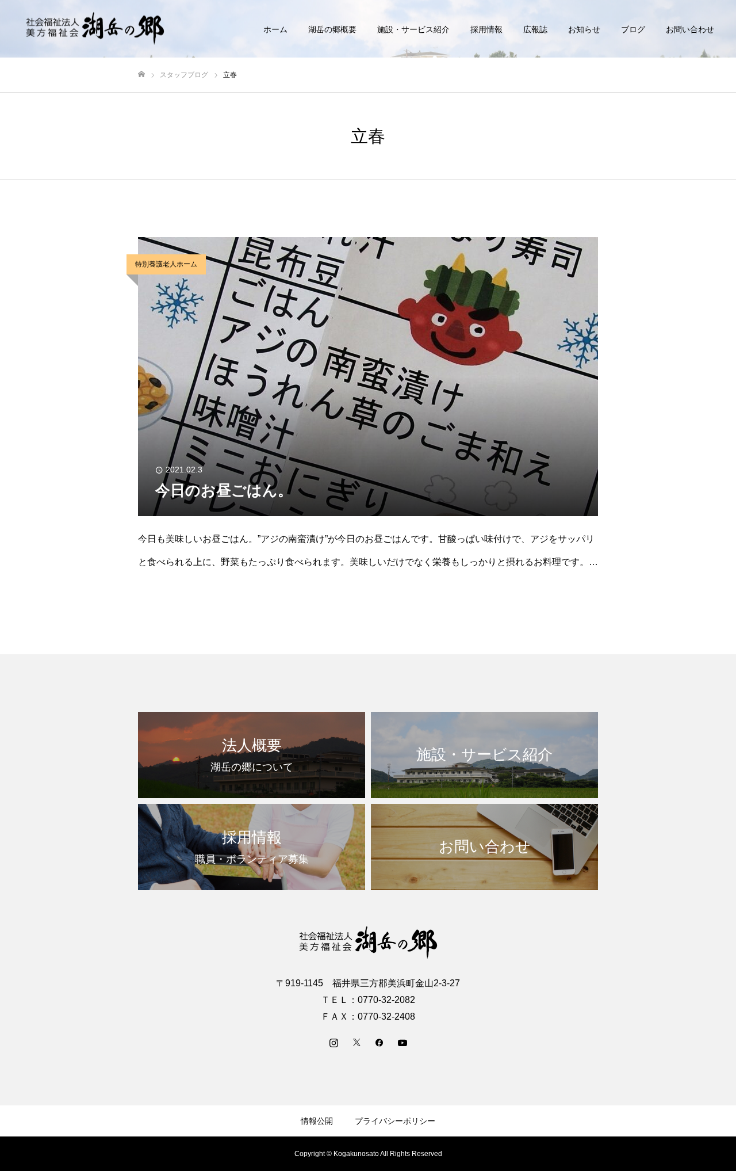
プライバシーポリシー (395, 1121)
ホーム (275, 29)
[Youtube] (402, 1042)
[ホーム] (141, 74)
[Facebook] (379, 1042)
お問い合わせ (690, 29)
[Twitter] (356, 1042)
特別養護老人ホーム (166, 264)
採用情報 (486, 29)
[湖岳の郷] (95, 29)
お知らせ (584, 29)
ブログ (633, 29)
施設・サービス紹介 (413, 29)
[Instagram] (333, 1042)
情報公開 (317, 1121)
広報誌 (535, 29)
